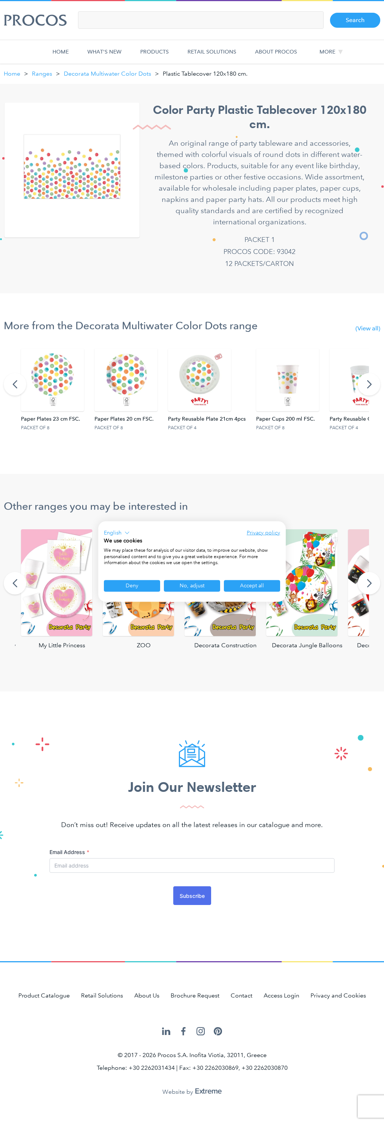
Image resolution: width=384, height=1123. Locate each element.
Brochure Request (195, 995)
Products (154, 52)
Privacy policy (263, 533)
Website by (178, 1091)
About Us (146, 995)
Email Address (69, 852)
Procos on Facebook (183, 1032)
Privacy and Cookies (338, 995)
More (327, 52)
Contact (241, 995)
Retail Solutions (212, 52)
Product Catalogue (44, 995)
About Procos (276, 52)
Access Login (281, 995)
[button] (117, 533)
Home (60, 52)
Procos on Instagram (200, 1032)
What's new (104, 52)
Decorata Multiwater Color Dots (107, 73)
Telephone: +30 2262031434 (136, 1067)
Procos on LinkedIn (166, 1032)
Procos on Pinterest (217, 1032)
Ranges (42, 73)
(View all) (368, 328)
